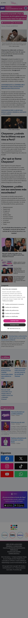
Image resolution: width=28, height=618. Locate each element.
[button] (14, 328)
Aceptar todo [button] (14, 320)
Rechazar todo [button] (14, 324)
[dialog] (14, 309)
